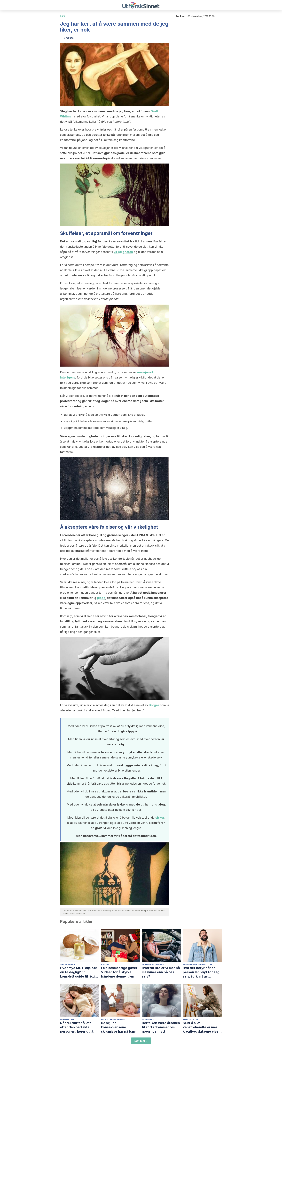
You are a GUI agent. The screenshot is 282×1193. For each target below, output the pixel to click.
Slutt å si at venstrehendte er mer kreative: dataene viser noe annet (201, 1027)
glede (101, 598)
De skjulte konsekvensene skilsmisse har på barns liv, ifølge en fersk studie (120, 1027)
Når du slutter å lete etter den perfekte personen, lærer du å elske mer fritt (76, 1027)
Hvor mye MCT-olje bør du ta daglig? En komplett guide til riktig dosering (78, 972)
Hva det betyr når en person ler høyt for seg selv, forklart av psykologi (201, 972)
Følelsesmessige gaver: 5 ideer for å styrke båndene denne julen (119, 972)
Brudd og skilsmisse (113, 1019)
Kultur (63, 16)
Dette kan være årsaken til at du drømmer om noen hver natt (161, 1027)
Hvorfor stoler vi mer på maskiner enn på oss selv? (161, 972)
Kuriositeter (190, 1019)
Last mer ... (141, 1041)
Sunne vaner (67, 964)
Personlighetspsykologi (197, 964)
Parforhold (67, 1019)
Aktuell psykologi (153, 964)
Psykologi (148, 1019)
